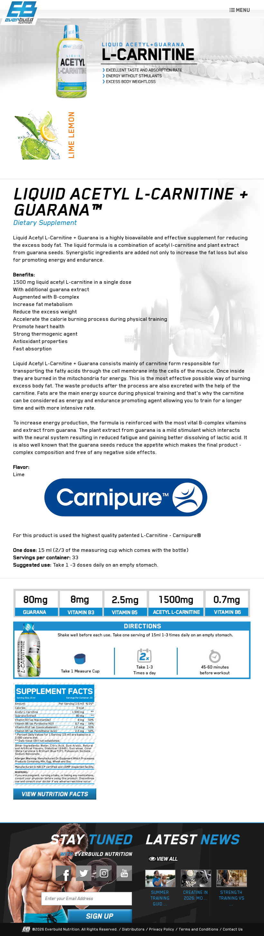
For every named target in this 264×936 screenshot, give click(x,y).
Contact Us (233, 929)
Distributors (133, 929)
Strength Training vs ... (231, 898)
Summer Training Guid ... (160, 898)
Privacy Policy (161, 929)
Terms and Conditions (198, 929)
